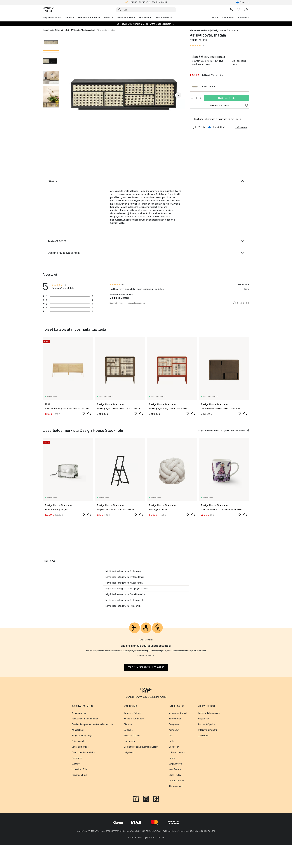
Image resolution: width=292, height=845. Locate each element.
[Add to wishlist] (83, 413)
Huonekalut (145, 17)
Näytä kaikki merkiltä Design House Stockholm (221, 430)
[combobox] (242, 2)
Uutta (215, 17)
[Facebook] (136, 798)
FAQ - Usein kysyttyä (82, 735)
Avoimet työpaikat (207, 724)
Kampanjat (243, 17)
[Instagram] (146, 798)
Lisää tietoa (241, 127)
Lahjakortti (129, 752)
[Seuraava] (178, 95)
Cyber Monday (176, 780)
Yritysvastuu (204, 718)
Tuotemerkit (228, 17)
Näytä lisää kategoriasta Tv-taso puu (124, 571)
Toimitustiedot (79, 741)
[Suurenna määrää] (200, 98)
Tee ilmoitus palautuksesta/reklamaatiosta (92, 724)
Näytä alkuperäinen (136, 303)
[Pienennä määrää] (192, 98)
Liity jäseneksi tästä (239, 62)
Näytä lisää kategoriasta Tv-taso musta (125, 600)
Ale (170, 735)
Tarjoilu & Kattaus (52, 17)
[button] (197, 45)
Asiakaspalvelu (79, 713)
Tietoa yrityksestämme (209, 713)
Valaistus (108, 17)
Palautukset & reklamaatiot (85, 718)
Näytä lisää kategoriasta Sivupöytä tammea (127, 588)
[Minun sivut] (231, 9)
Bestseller (174, 746)
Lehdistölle (203, 735)
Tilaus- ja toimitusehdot (83, 752)
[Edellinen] (70, 95)
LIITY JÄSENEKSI (139, 2)
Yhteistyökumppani (207, 730)
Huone (172, 758)
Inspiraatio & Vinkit (178, 713)
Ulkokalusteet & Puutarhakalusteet (141, 746)
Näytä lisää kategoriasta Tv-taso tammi (125, 577)
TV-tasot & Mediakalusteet (83, 30)
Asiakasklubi (78, 730)
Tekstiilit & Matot (126, 17)
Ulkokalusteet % (163, 17)
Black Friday (175, 775)
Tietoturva (77, 758)
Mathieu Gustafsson (200, 30)
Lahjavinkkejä (175, 763)
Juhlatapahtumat (177, 752)
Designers (174, 724)
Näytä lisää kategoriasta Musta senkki (124, 582)
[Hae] (119, 9)
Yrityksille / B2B (79, 769)
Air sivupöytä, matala (106, 30)
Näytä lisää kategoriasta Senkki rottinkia (125, 594)
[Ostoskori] (245, 9)
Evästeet (76, 763)
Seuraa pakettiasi (80, 746)
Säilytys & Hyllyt (62, 30)
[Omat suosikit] (238, 9)
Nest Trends (175, 769)
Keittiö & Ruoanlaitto (89, 17)
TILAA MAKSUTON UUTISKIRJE (146, 667)
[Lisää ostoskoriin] (89, 413)
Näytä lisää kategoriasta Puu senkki (123, 606)
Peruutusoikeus (79, 775)
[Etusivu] (48, 9)
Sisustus (69, 17)
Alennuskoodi (175, 786)
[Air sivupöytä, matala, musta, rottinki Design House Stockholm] (124, 95)
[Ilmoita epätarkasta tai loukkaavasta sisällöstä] (247, 303)
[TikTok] (156, 798)
